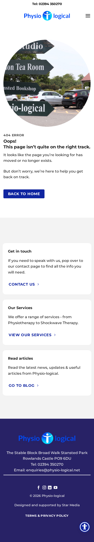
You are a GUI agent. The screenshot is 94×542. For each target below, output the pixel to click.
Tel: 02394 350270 (47, 4)
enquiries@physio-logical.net (53, 470)
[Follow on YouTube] (55, 488)
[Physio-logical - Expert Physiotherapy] (47, 15)
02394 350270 (50, 464)
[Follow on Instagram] (44, 488)
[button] (88, 15)
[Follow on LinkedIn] (50, 488)
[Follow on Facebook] (38, 488)
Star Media (71, 505)
